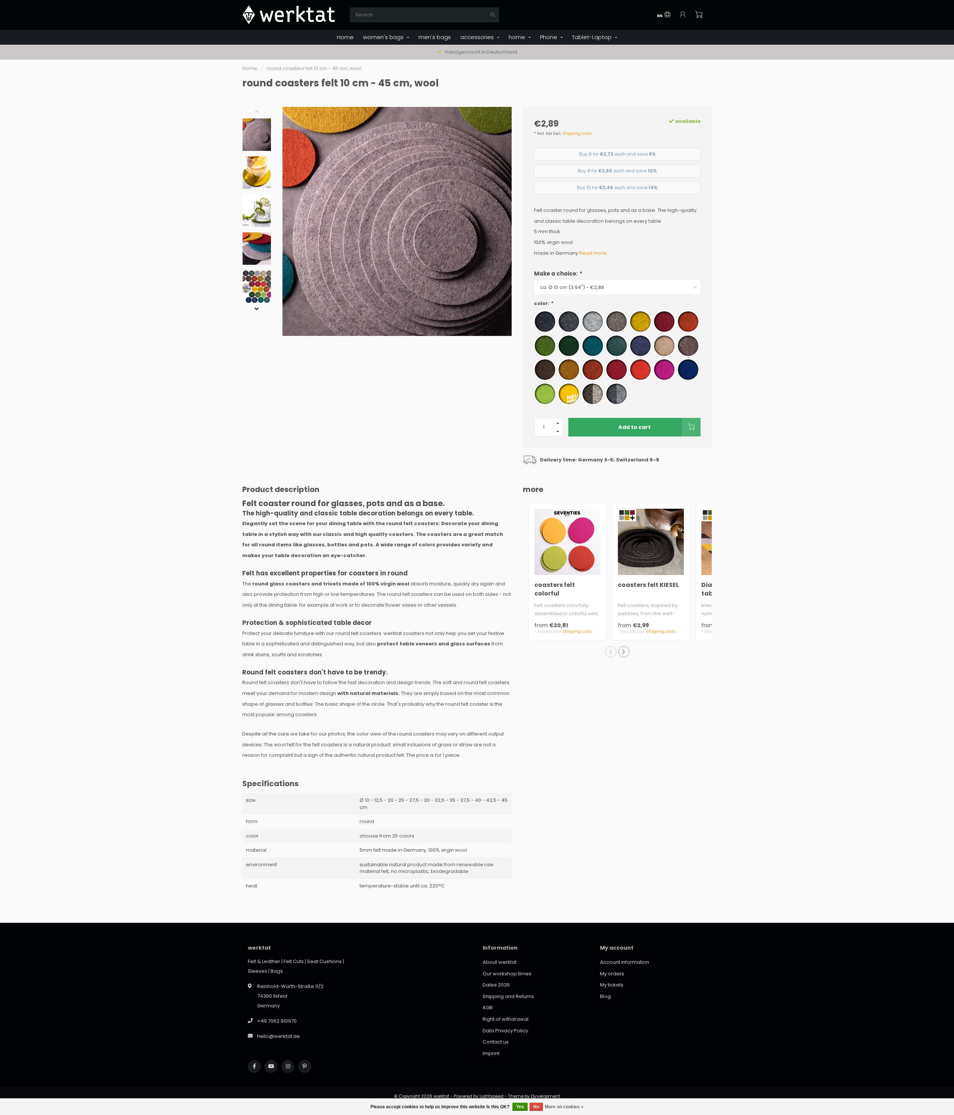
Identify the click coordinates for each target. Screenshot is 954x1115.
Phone (548, 37)
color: (543, 303)
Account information (624, 962)
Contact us (496, 1041)
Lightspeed (491, 1096)
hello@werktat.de (278, 1036)
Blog (605, 996)
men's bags (434, 37)
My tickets (611, 984)
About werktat (500, 962)
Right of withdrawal (505, 1019)
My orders (612, 973)
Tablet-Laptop (592, 37)
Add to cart (634, 427)
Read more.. (594, 253)
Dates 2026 (496, 984)
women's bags (383, 37)
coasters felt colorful (554, 589)
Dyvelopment (545, 1096)
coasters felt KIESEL (648, 585)
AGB (488, 1007)
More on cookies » (564, 1106)
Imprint (491, 1053)
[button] (262, 112)
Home (345, 37)
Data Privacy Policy (505, 1030)
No (536, 1106)
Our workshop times (507, 973)
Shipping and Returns (508, 996)
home (517, 37)
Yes (520, 1106)
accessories (477, 37)
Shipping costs (577, 133)
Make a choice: (558, 273)
